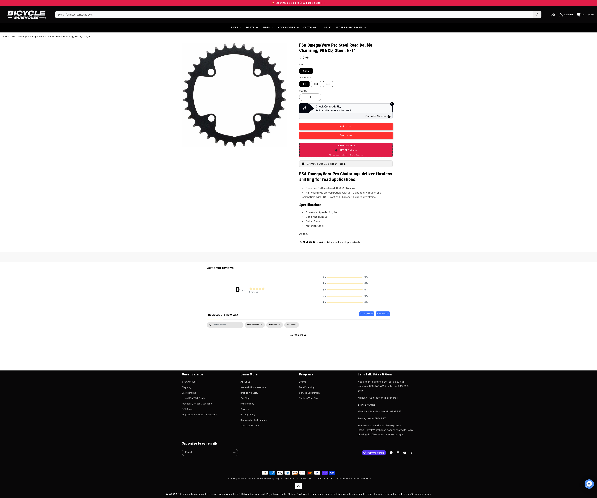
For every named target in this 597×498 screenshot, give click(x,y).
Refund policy (291, 478)
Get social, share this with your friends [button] (339, 242)
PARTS (250, 27)
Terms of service (324, 478)
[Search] (537, 14)
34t (328, 84)
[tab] (232, 315)
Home (6, 37)
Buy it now (346, 135)
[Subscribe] (234, 452)
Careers (245, 409)
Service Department (310, 393)
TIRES (266, 27)
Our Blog (245, 398)
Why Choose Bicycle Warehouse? (199, 414)
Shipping (186, 387)
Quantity (303, 91)
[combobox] (294, 14)
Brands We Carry (249, 393)
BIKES (234, 27)
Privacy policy (307, 478)
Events (302, 382)
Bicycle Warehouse (242, 479)
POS (253, 479)
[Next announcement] (414, 3)
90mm (306, 71)
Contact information (362, 478)
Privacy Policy (248, 414)
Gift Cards (187, 409)
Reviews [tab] (215, 315)
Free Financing (307, 387)
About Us (245, 382)
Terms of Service (250, 425)
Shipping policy (343, 478)
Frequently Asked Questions (197, 403)
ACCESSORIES (286, 27)
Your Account (189, 382)
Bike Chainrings (19, 37)
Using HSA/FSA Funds (193, 398)
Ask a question (366, 314)
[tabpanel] (298, 345)
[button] (345, 277)
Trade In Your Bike (309, 398)
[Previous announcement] (183, 3)
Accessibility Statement (253, 387)
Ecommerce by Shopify (271, 479)
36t (304, 84)
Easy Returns (189, 393)
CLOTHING (309, 27)
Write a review (383, 314)
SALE (327, 27)
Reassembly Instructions (254, 420)
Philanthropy (247, 403)
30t (316, 84)
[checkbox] (291, 325)
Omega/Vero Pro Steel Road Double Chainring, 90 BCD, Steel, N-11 (61, 37)
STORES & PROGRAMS (349, 27)
